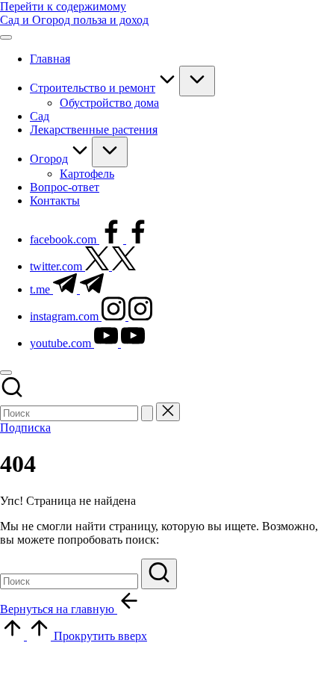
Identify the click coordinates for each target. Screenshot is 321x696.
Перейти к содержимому (63, 6)
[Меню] (6, 37)
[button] (147, 413)
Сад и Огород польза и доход (74, 19)
